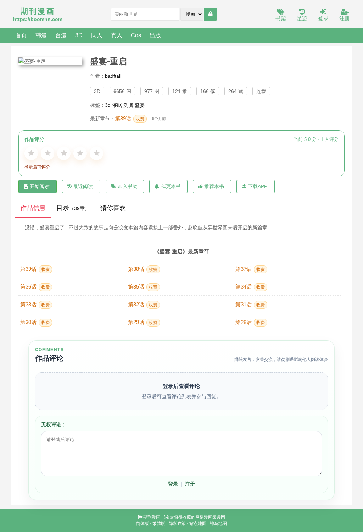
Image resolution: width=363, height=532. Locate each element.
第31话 (250, 304)
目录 (73, 208)
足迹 (302, 18)
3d (108, 105)
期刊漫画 (151, 517)
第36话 (35, 287)
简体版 (142, 523)
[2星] (47, 153)
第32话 (142, 304)
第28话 (250, 322)
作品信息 (33, 208)
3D (79, 35)
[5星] (96, 153)
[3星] (64, 153)
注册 (344, 18)
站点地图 (197, 523)
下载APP (257, 186)
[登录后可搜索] (210, 14)
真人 (116, 35)
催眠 (117, 105)
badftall (113, 76)
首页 (21, 35)
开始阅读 (40, 186)
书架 (280, 18)
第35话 (142, 287)
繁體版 (158, 523)
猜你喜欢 (113, 208)
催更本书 (171, 186)
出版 (155, 35)
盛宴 (140, 105)
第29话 (142, 322)
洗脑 (128, 105)
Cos (136, 35)
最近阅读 (83, 186)
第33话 (35, 304)
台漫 (61, 35)
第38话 (142, 269)
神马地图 (218, 523)
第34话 (250, 287)
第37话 (250, 269)
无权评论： (53, 424)
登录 (323, 18)
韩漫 (41, 35)
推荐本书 (214, 186)
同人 (96, 35)
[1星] (31, 153)
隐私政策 (177, 523)
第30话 (35, 322)
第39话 (129, 118)
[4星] (80, 153)
